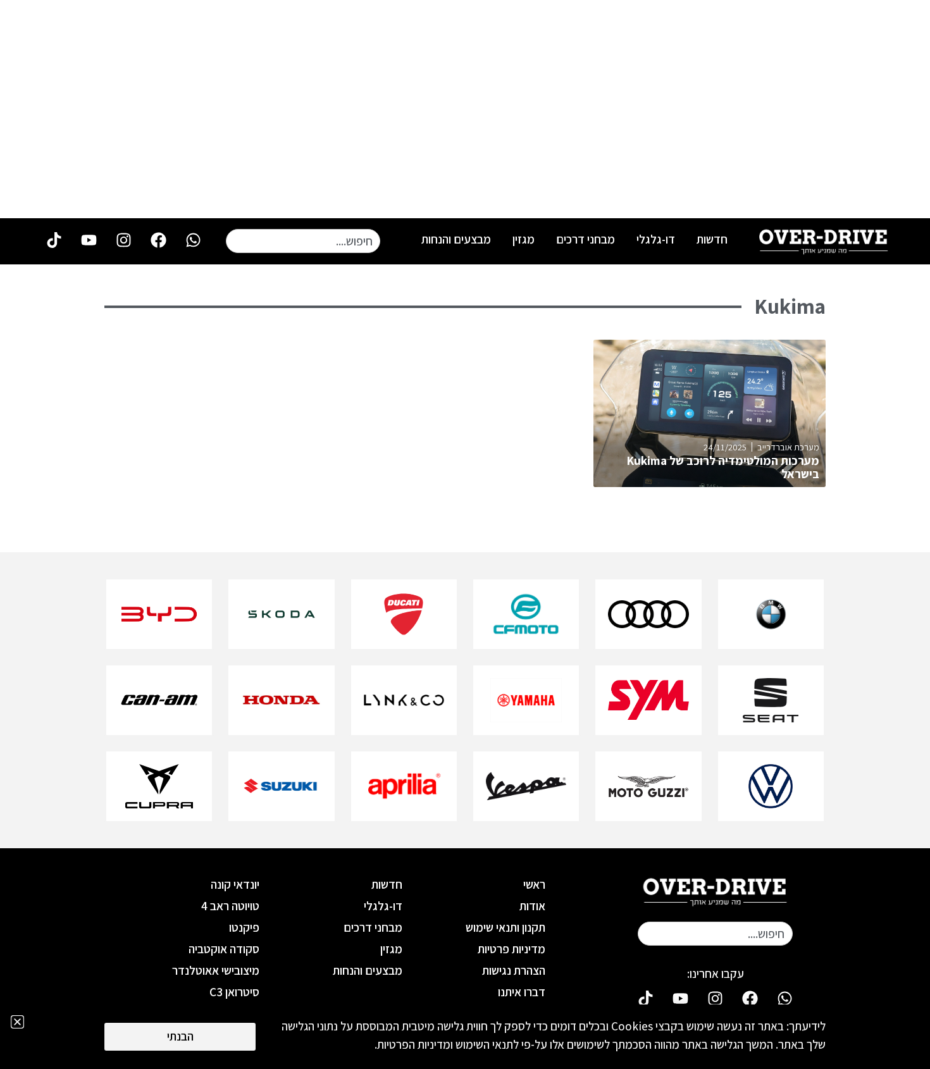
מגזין (523, 239)
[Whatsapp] (193, 240)
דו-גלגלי (655, 239)
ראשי (534, 884)
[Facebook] (158, 240)
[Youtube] (88, 240)
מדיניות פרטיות (511, 949)
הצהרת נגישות (513, 970)
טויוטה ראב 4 (230, 906)
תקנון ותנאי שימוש (505, 927)
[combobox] (303, 241)
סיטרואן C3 (234, 992)
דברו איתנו (521, 992)
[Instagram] (123, 240)
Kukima (790, 306)
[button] (17, 1022)
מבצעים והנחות (456, 239)
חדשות (712, 239)
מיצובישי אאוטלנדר (215, 970)
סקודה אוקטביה (224, 949)
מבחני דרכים (585, 239)
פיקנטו (244, 927)
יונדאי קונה (235, 884)
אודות (532, 906)
